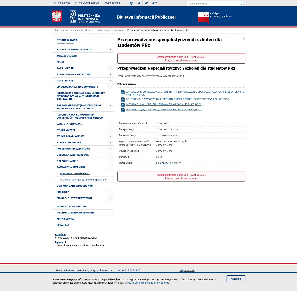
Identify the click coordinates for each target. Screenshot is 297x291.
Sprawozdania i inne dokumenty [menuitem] (77, 86)
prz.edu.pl (60, 234)
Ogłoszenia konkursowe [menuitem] (73, 154)
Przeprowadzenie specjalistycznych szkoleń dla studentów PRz (158, 30)
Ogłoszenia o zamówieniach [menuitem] (75, 173)
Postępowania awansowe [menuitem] (73, 148)
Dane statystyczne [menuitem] (69, 124)
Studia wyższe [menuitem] (66, 130)
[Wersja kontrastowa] (129, 3)
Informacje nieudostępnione (75, 212)
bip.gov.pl (60, 242)
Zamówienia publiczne (82, 30)
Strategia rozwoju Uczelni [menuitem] (74, 49)
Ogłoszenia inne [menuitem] (67, 161)
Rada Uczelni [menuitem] (65, 68)
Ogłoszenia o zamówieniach (110, 30)
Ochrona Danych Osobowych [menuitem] (75, 185)
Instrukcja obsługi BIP (71, 206)
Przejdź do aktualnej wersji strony (181, 60)
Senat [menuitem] (60, 62)
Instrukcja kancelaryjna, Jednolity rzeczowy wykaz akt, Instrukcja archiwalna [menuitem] (81, 96)
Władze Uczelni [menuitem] (67, 55)
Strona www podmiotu (87, 2)
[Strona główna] (76, 16)
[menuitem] (110, 49)
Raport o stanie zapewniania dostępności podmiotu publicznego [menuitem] (80, 116)
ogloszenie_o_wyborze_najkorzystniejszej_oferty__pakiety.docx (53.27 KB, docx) (177, 99)
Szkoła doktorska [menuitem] (69, 142)
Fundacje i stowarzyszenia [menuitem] (74, 198)
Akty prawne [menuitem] (65, 80)
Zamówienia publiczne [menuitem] (71, 167)
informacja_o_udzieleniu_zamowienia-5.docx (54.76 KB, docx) (164, 109)
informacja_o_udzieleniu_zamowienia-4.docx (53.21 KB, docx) (164, 104)
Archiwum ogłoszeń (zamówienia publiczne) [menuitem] (83, 179)
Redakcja (63, 225)
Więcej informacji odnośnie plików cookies (147, 282)
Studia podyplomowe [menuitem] (70, 136)
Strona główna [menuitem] (67, 42)
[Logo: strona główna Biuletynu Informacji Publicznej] (221, 18)
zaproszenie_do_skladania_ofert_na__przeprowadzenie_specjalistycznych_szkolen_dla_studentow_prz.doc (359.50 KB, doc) (184, 93)
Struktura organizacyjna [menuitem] (74, 74)
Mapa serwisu (112, 2)
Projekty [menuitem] (63, 192)
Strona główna (62, 2)
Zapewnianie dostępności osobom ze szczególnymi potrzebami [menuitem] (79, 107)
